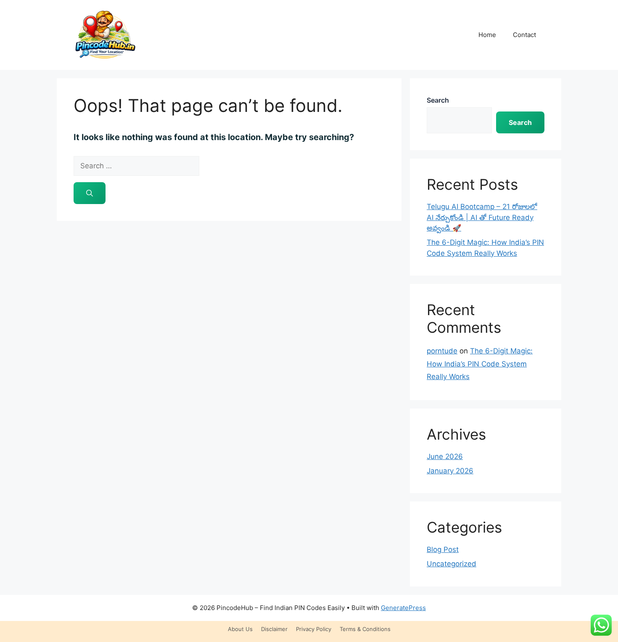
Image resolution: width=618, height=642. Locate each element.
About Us (240, 629)
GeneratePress (403, 608)
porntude (442, 351)
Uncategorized (451, 564)
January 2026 (450, 471)
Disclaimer (274, 629)
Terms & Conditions (365, 629)
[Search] (90, 193)
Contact (524, 35)
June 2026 (445, 456)
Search (438, 100)
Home (487, 35)
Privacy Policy (313, 629)
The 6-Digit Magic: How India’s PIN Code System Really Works (480, 364)
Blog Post (443, 549)
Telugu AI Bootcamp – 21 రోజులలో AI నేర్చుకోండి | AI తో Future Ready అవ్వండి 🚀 (482, 217)
